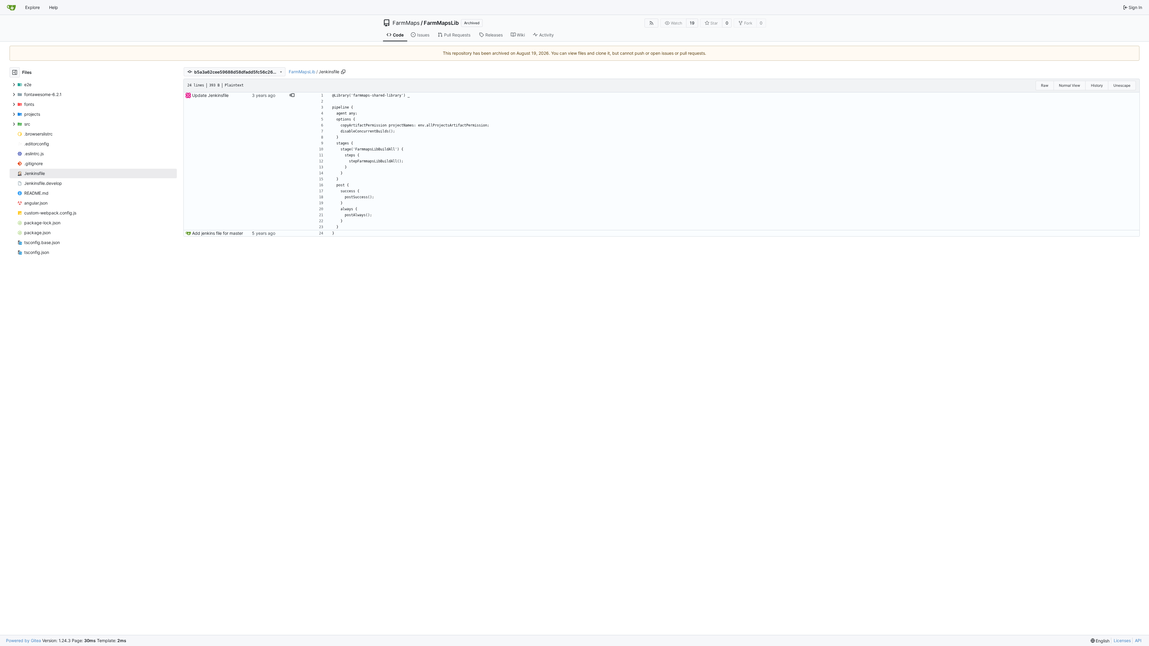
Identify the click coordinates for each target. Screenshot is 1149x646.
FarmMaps (406, 23)
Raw (1044, 85)
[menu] (1100, 640)
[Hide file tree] (15, 72)
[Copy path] (343, 72)
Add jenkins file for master (217, 233)
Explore (32, 7)
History (1097, 85)
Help (53, 7)
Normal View (1069, 85)
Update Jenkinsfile (210, 95)
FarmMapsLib (441, 23)
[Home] (11, 7)
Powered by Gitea (23, 640)
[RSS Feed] (651, 23)
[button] (292, 95)
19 (692, 22)
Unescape (1121, 85)
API (1138, 640)
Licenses (1122, 640)
